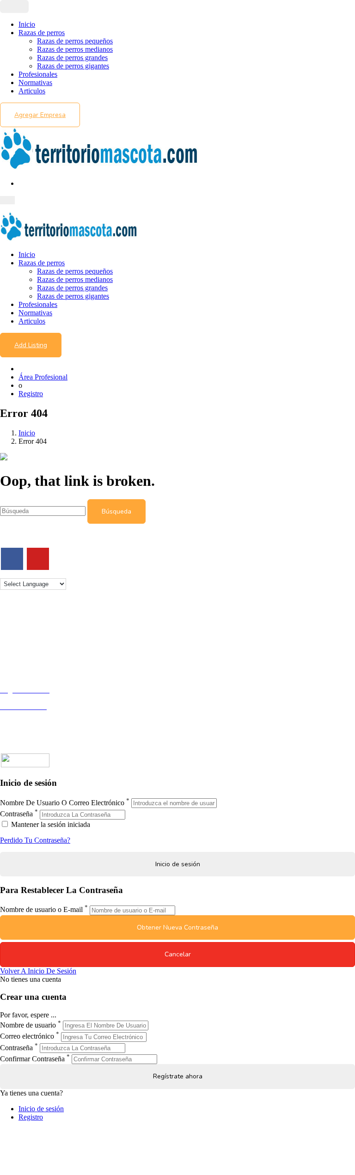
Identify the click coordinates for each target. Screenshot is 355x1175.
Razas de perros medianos (75, 49)
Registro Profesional (29, 698)
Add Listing (30, 345)
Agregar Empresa (40, 114)
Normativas (35, 82)
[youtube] (38, 559)
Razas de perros (41, 33)
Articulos (31, 91)
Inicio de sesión (41, 1109)
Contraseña (16, 814)
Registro (30, 394)
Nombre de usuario (28, 1025)
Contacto (13, 625)
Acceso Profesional (28, 715)
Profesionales (37, 74)
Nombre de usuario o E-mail (41, 910)
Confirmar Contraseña (32, 1059)
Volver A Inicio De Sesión (38, 971)
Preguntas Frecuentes (31, 723)
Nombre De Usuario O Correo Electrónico (62, 803)
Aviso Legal (18, 642)
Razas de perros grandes (72, 57)
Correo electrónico (27, 1036)
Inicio (26, 24)
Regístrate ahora (177, 1076)
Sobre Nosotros (22, 633)
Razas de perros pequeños (75, 41)
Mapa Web (16, 658)
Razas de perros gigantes (73, 66)
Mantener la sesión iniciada (49, 824)
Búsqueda (116, 511)
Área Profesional (42, 377)
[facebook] (12, 559)
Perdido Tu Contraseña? (35, 840)
